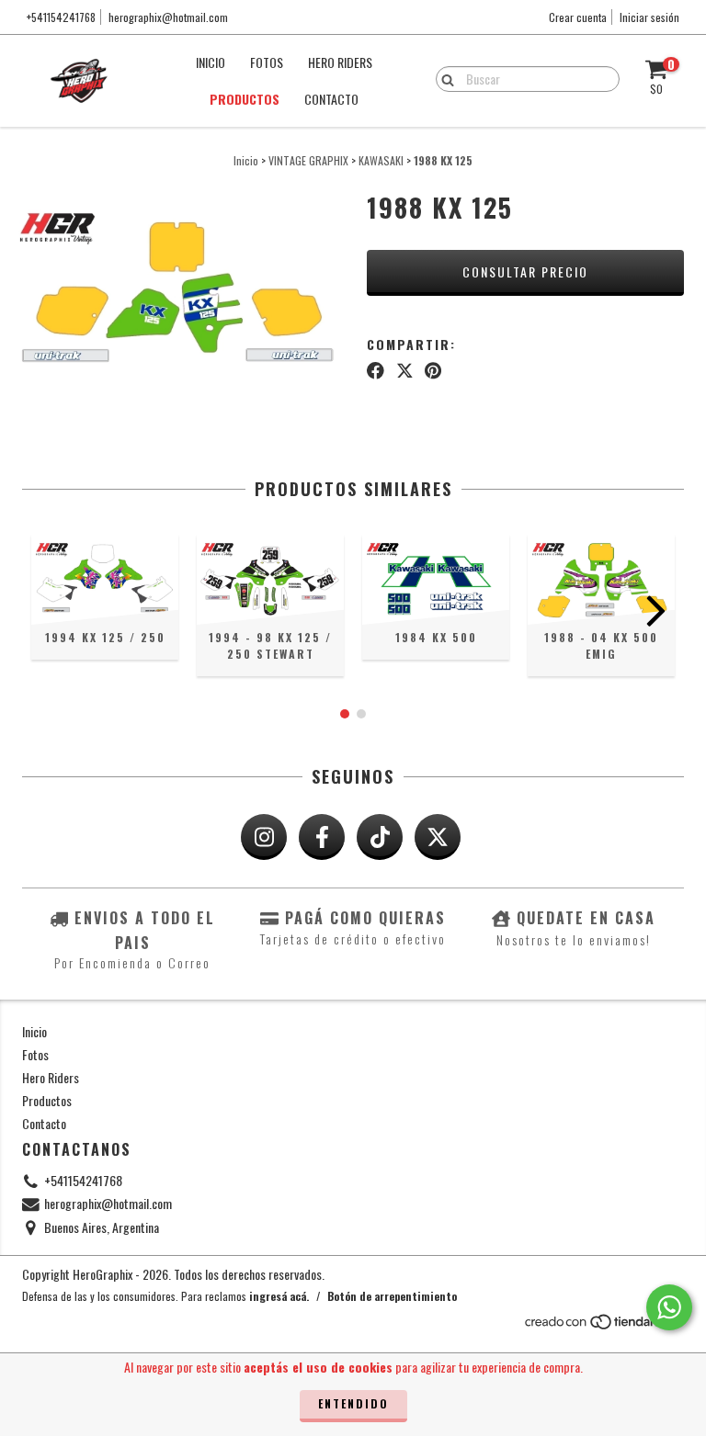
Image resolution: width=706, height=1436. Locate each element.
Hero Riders (340, 62)
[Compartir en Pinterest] (433, 369)
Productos (244, 98)
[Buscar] (443, 78)
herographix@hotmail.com (168, 17)
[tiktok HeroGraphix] (380, 837)
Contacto (331, 98)
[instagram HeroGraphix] (264, 837)
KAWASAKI (381, 160)
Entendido (353, 1403)
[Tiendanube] (603, 1325)
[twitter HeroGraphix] (438, 837)
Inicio (210, 62)
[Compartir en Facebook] (375, 369)
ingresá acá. (279, 1296)
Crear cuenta (578, 17)
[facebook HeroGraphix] (322, 837)
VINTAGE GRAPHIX (308, 160)
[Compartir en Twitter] (405, 369)
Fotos (266, 62)
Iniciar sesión (649, 17)
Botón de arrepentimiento (392, 1296)
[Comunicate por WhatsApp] (669, 1307)
